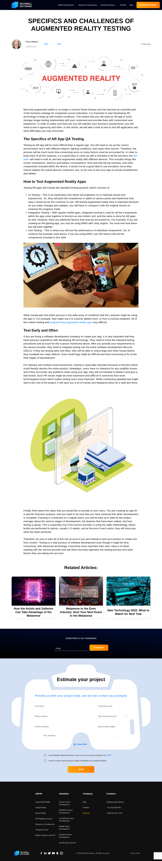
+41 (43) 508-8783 (113, 808)
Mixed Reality (40, 813)
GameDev (64, 794)
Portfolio (123, 5)
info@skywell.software (115, 802)
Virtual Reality (40, 808)
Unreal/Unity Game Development (66, 819)
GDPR (109, 755)
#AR (59, 44)
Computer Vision (41, 830)
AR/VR (38, 794)
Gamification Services (67, 843)
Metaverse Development (88, 5)
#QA (46, 44)
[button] (112, 715)
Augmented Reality (42, 802)
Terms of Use (135, 853)
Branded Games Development (65, 836)
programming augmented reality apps (71, 322)
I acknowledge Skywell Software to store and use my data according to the (79, 755)
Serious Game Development (64, 803)
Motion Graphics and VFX (45, 835)
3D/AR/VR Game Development (66, 811)
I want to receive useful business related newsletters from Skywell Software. (77, 761)
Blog (131, 5)
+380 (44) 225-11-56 (114, 813)
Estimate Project (148, 5)
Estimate (86, 813)
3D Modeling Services (43, 819)
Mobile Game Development (64, 827)
